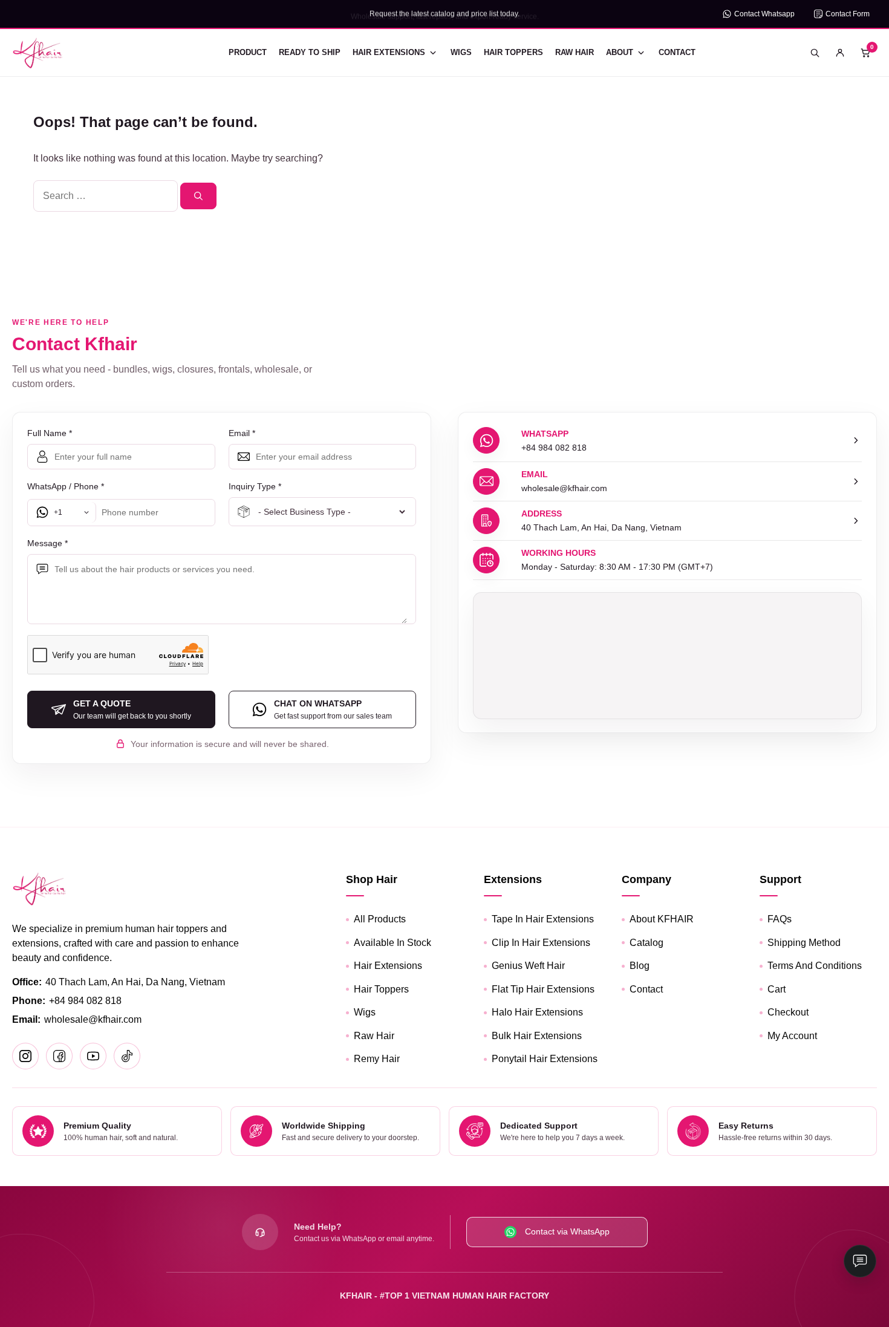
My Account (792, 1036)
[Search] (198, 196)
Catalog (646, 942)
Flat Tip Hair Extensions (543, 989)
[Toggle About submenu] (641, 52)
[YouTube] (93, 1056)
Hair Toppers (513, 52)
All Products (380, 919)
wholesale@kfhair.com (93, 1019)
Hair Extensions (389, 52)
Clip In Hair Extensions (541, 942)
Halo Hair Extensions (537, 1012)
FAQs (779, 919)
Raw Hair (574, 52)
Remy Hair (377, 1059)
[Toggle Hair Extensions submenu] (433, 52)
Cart (776, 989)
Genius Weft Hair (528, 965)
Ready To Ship (309, 52)
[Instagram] (25, 1056)
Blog (640, 965)
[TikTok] (127, 1056)
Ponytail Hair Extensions (545, 1059)
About (619, 52)
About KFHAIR (662, 919)
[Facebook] (59, 1056)
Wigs (461, 52)
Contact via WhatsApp (567, 1231)
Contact (677, 52)
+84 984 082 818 (85, 1001)
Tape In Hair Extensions (543, 919)
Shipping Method (804, 942)
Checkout (788, 1012)
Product (248, 52)
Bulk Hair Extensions (537, 1036)
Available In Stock (392, 942)
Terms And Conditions (814, 965)
